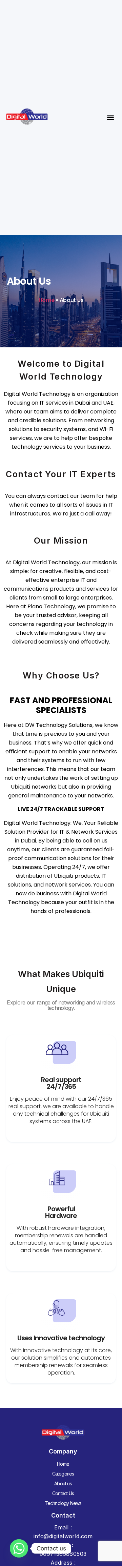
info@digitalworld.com (63, 1536)
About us (63, 1483)
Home (47, 300)
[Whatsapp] (19, 1548)
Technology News (63, 1503)
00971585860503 (63, 1553)
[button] (110, 117)
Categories (63, 1474)
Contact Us (63, 1493)
